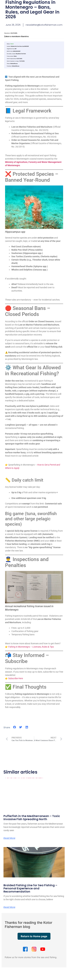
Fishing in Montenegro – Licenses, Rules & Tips (31, 647)
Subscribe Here (15, 678)
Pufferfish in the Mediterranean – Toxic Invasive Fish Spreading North (31, 817)
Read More (9, 838)
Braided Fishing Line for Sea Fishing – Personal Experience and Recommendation (30, 888)
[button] (14, 727)
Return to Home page (34, 936)
